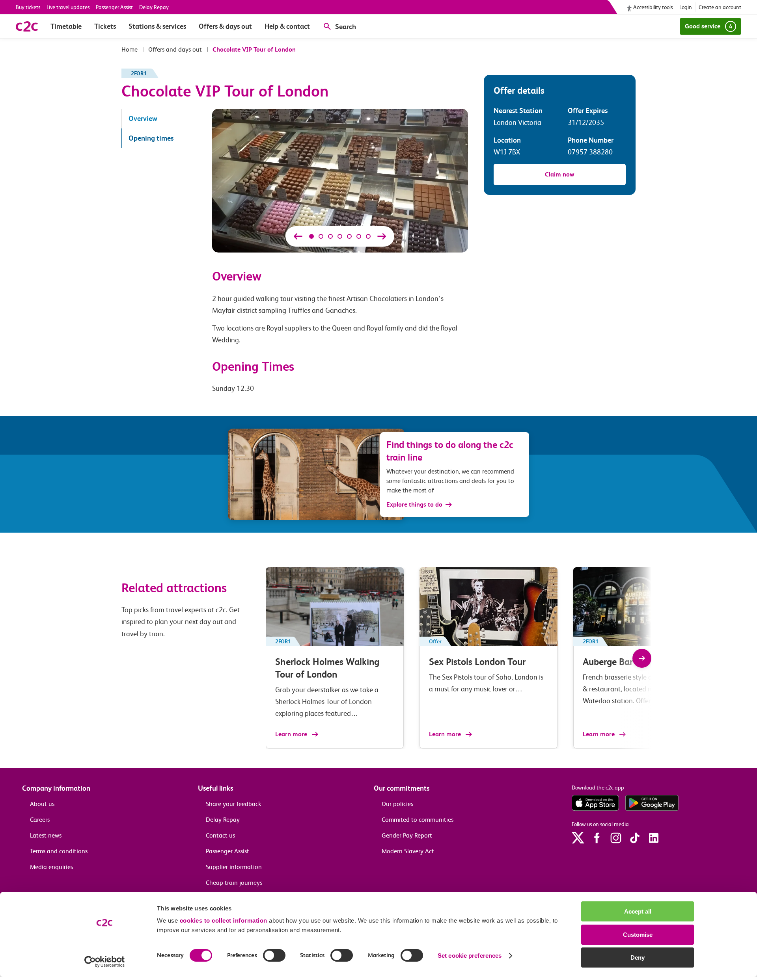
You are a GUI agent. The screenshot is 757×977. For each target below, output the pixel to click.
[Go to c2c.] (129, 49)
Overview (143, 118)
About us (42, 804)
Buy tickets (28, 7)
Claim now (559, 174)
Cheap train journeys (234, 882)
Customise (638, 934)
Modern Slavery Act (408, 851)
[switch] (274, 955)
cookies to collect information (223, 920)
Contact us (220, 835)
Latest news (46, 835)
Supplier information (234, 867)
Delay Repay (154, 7)
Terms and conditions (59, 851)
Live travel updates (68, 7)
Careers (40, 819)
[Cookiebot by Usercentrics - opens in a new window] (104, 962)
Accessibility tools (653, 7)
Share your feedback (233, 804)
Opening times (151, 138)
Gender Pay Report (407, 835)
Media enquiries (51, 867)
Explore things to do (414, 504)
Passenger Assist (114, 7)
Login (685, 7)
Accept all (637, 911)
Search (345, 26)
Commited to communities (417, 819)
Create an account (720, 7)
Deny (637, 957)
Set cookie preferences (470, 955)
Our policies (397, 804)
